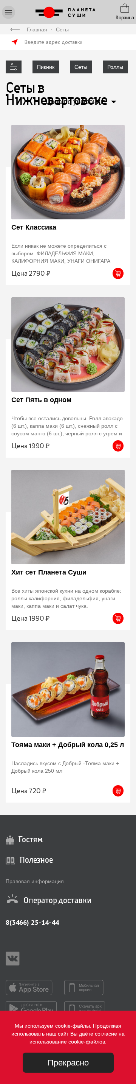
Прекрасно (68, 1062)
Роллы (115, 67)
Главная (37, 29)
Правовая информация (35, 881)
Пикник (45, 67)
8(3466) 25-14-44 (32, 922)
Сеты (80, 67)
